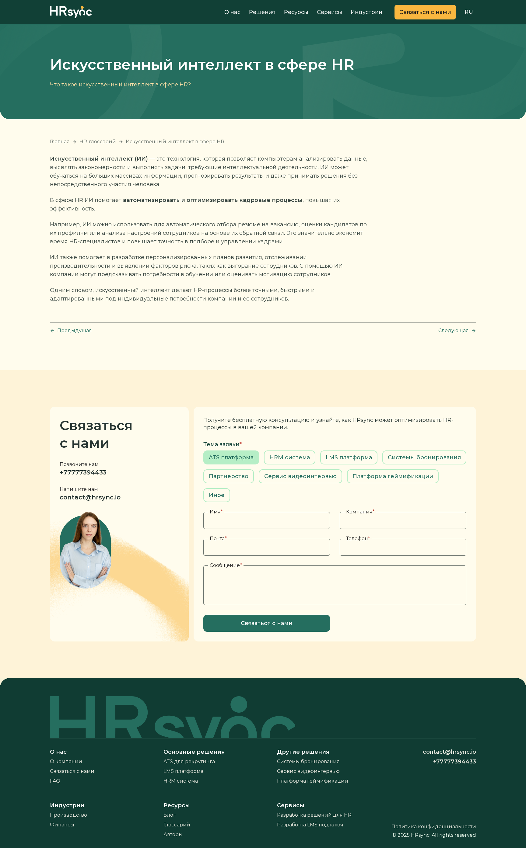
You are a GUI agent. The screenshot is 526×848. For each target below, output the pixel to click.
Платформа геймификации (312, 781)
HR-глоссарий (97, 141)
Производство (68, 815)
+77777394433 (83, 472)
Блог (169, 815)
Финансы (62, 825)
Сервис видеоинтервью (308, 771)
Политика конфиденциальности (433, 826)
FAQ (55, 781)
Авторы (173, 834)
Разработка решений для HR (314, 815)
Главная (60, 141)
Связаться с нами (72, 771)
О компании (66, 761)
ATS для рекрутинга (189, 761)
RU (469, 12)
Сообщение (226, 565)
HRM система (180, 781)
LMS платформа (183, 771)
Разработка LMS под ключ (310, 825)
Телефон (358, 538)
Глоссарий (176, 825)
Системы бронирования (308, 761)
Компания (360, 512)
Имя (216, 512)
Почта (218, 538)
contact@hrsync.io (90, 497)
